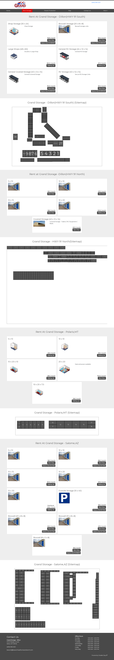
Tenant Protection (50, 10)
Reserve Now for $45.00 (73, 553)
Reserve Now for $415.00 (48, 43)
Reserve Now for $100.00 (98, 43)
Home (8, 10)
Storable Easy (102, 655)
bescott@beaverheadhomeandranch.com (20, 650)
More (105, 10)
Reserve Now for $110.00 (98, 91)
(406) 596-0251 (96, 2)
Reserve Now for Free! (49, 465)
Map (69, 10)
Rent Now (51, 40)
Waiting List (50, 65)
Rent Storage (27, 10)
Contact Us (87, 10)
